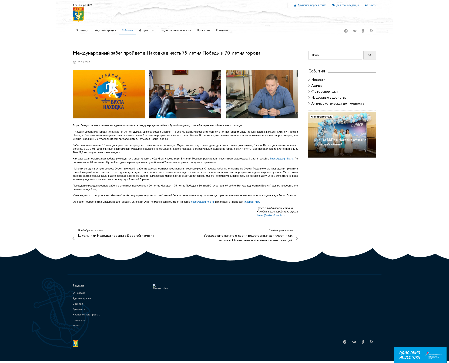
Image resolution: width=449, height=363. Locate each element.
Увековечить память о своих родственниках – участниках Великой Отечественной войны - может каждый (248, 233)
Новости (317, 75)
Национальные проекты (175, 30)
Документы (146, 30)
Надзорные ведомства (328, 93)
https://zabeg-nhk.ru (281, 153)
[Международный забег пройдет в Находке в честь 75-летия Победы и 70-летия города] (109, 90)
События (127, 30)
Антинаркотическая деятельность (337, 99)
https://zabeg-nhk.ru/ (203, 197)
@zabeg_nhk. (252, 197)
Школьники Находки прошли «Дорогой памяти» (116, 231)
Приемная (203, 30)
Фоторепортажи (324, 87)
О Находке (82, 30)
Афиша (316, 81)
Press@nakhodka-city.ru (271, 210)
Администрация (105, 30)
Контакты (222, 30)
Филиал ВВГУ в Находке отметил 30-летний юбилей (340, 137)
